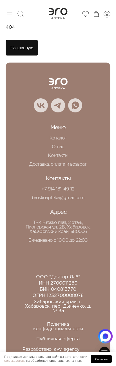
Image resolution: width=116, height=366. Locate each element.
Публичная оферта (58, 339)
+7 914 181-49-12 (57, 189)
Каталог (58, 138)
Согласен (101, 359)
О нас (58, 147)
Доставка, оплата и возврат (57, 164)
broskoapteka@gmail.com (58, 198)
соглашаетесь (14, 361)
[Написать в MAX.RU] (105, 336)
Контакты (58, 156)
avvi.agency (66, 349)
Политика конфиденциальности (58, 326)
